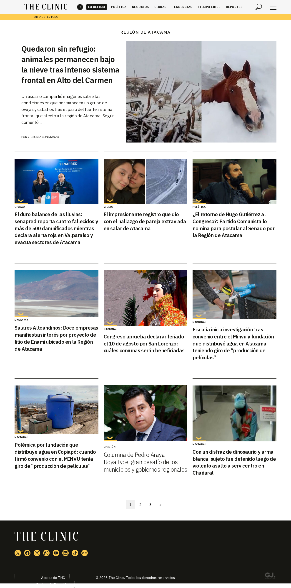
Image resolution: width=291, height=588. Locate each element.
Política (119, 7)
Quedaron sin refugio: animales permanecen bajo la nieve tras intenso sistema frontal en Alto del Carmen (70, 64)
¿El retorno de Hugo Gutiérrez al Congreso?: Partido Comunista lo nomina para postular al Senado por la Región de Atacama (233, 224)
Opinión (110, 446)
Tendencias (182, 7)
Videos (109, 206)
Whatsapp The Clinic (46, 553)
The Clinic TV (56, 553)
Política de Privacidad (53, 584)
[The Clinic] (45, 7)
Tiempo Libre (209, 7)
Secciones (273, 7)
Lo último (96, 7)
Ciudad (160, 7)
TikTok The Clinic (75, 553)
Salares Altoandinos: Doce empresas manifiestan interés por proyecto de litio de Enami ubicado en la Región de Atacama (56, 338)
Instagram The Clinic (37, 553)
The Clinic (80, 7)
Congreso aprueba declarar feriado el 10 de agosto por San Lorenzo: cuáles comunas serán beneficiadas (144, 343)
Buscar (259, 7)
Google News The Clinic (84, 553)
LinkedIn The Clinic (65, 553)
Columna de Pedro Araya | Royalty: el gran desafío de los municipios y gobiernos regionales (145, 462)
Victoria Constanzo (43, 137)
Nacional (110, 329)
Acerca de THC (53, 577)
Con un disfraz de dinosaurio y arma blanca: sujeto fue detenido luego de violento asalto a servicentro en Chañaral (234, 462)
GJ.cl (270, 576)
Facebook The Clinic (27, 553)
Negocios (140, 7)
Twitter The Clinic (18, 553)
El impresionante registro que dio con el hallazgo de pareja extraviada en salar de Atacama (145, 221)
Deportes (234, 7)
